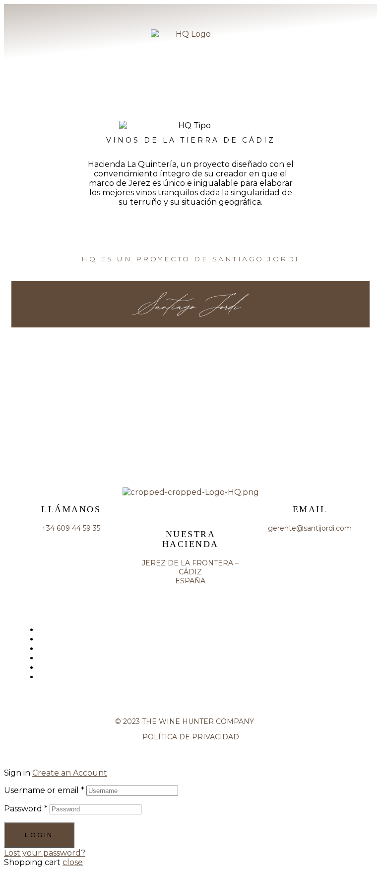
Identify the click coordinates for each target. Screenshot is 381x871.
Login (39, 835)
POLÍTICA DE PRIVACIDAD (190, 736)
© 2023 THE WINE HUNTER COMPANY (190, 721)
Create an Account (69, 773)
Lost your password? (44, 853)
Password (26, 808)
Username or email (44, 790)
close (73, 862)
